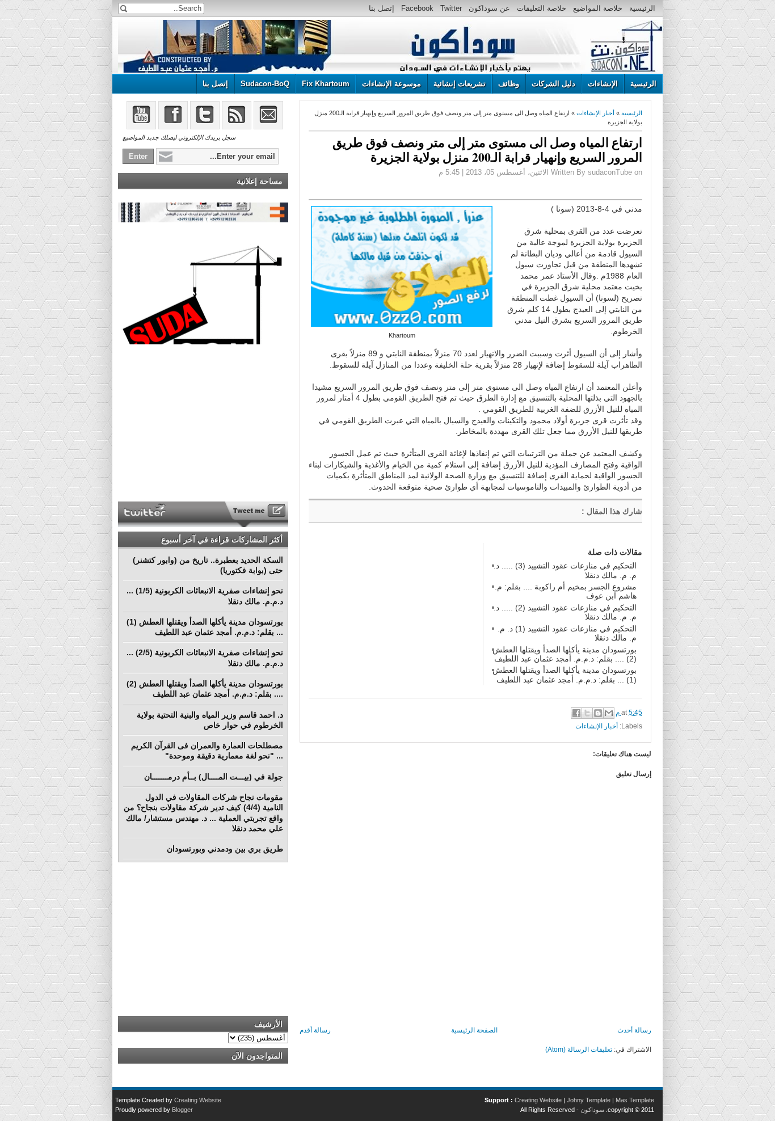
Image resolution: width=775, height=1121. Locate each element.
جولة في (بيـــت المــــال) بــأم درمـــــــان (213, 776)
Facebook (417, 8)
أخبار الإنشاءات (595, 112)
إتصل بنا (381, 8)
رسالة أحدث (634, 1030)
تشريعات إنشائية (459, 83)
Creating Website (538, 1100)
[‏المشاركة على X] (587, 713)
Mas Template (635, 1100)
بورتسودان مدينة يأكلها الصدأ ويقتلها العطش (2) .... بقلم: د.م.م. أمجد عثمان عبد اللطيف (564, 654)
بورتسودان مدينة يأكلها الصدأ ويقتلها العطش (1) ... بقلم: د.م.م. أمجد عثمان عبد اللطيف (564, 674)
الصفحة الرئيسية (474, 1030)
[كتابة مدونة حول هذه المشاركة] (598, 713)
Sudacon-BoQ (265, 83)
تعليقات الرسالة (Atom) (578, 1049)
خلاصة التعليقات (541, 8)
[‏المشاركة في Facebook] (576, 713)
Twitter (451, 8)
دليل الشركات (553, 83)
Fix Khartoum (325, 83)
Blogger (182, 1109)
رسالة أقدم (315, 1030)
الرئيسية (642, 8)
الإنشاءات (603, 83)
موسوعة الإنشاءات (391, 83)
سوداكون (592, 1109)
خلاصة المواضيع (597, 8)
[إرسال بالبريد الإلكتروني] (608, 713)
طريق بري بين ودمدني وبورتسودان (225, 848)
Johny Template (588, 1100)
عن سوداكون (489, 8)
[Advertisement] (394, 614)
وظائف (508, 83)
